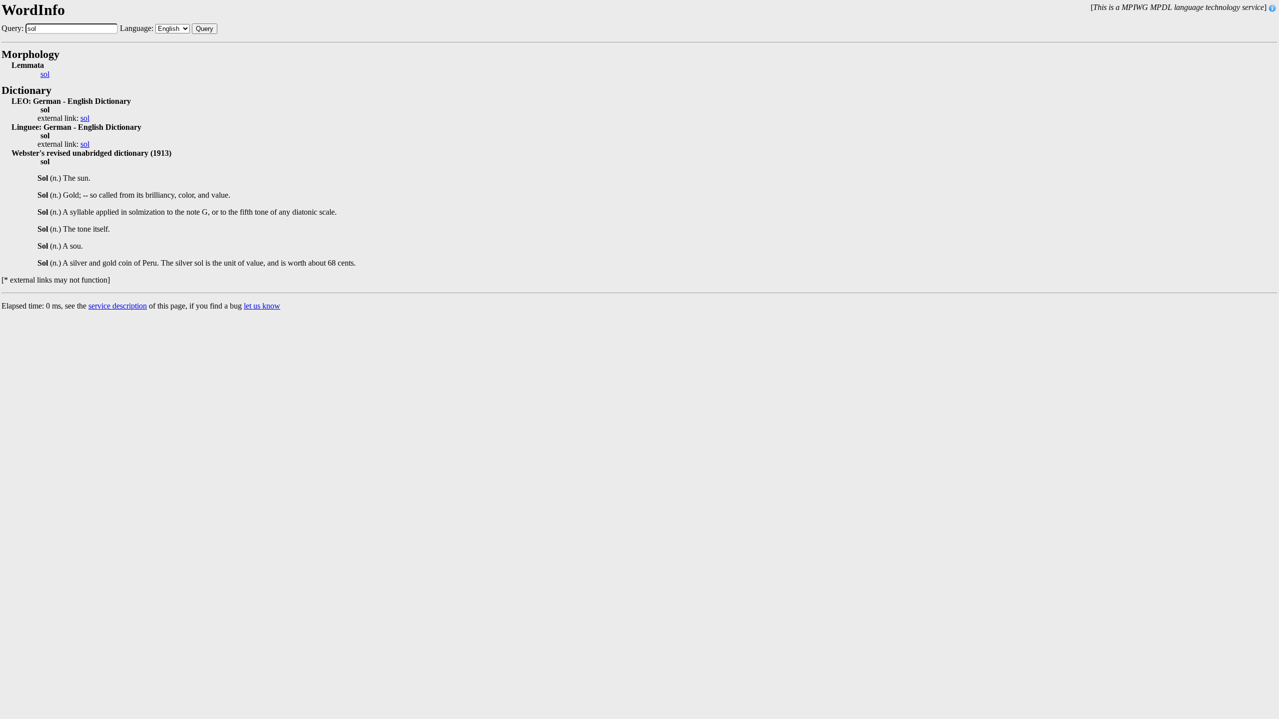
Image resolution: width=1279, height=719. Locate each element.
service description (117, 306)
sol (44, 74)
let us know (262, 306)
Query (204, 28)
